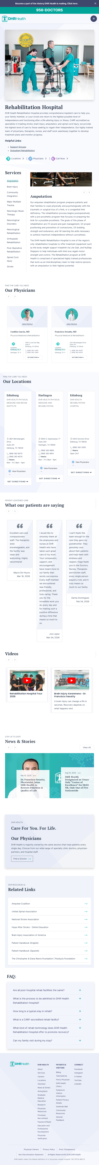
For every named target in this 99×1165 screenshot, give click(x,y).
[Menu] (93, 18)
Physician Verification (42, 1137)
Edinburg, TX (14, 349)
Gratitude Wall (62, 1107)
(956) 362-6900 (47, 450)
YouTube (77, 1080)
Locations (16, 158)
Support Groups (18, 147)
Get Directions (32, 357)
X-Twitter (78, 1077)
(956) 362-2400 (32, 350)
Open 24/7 (74, 453)
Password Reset (44, 1122)
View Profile (27, 324)
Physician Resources (42, 1110)
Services (41, 1073)
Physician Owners (31, 1149)
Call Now (60, 158)
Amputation (12, 181)
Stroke (10, 266)
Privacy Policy (49, 1149)
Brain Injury (12, 186)
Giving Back (42, 1091)
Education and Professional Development (44, 1129)
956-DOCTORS (49, 10)
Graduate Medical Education (42, 1098)
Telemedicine (61, 1076)
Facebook (78, 1069)
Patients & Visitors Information (61, 1093)
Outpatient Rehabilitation (22, 150)
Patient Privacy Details (62, 1101)
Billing (58, 1072)
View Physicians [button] (19, 471)
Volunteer (42, 1084)
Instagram (78, 1073)
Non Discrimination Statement (31, 1155)
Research (42, 1105)
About (40, 1069)
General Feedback (60, 1118)
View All (87, 747)
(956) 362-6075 (77, 350)
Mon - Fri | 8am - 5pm (16, 463)
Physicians (38, 158)
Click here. (72, 3)
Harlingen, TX (15, 352)
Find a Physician (63, 1080)
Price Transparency (67, 1149)
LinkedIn (77, 1084)
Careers (41, 1077)
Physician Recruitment (43, 1116)
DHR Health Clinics (61, 1084)
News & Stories (44, 1088)
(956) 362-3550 (79, 447)
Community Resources (61, 1111)
